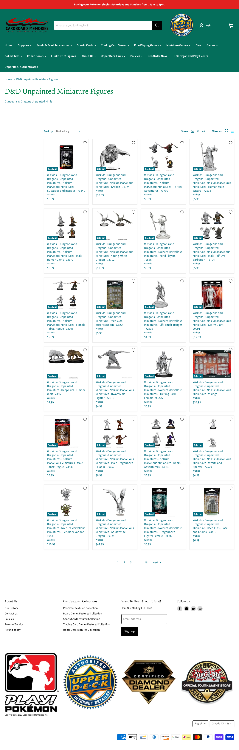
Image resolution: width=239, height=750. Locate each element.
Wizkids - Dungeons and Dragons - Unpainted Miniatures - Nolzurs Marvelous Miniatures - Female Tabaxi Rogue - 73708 (66, 321)
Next (156, 562)
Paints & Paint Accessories (53, 45)
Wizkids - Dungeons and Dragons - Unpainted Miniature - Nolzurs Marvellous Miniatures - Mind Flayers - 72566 (163, 252)
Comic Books (35, 56)
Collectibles (12, 56)
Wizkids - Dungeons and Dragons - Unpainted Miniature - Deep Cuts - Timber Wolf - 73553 (66, 388)
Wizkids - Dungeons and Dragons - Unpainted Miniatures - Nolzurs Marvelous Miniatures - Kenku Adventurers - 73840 (162, 459)
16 (146, 562)
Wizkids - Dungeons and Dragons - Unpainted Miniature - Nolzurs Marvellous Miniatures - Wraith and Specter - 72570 (212, 459)
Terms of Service (14, 624)
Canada (220, 724)
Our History (11, 608)
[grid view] (226, 131)
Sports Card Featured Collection (81, 619)
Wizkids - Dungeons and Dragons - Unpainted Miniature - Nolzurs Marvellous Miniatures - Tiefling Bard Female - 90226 (163, 390)
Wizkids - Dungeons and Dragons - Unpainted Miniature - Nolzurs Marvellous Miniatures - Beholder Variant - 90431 (66, 528)
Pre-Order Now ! (158, 56)
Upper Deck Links (112, 56)
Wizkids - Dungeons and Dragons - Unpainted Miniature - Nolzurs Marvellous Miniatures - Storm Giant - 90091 (212, 321)
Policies (135, 56)
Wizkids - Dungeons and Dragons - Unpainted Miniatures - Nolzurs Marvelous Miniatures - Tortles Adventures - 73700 (163, 183)
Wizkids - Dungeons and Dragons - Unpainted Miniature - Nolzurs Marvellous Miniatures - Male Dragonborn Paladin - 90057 (115, 459)
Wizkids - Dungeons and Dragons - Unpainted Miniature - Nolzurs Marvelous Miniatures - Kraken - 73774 (114, 181)
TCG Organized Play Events (191, 56)
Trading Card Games (114, 45)
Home (8, 45)
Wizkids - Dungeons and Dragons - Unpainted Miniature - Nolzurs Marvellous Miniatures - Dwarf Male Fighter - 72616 (115, 390)
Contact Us (11, 614)
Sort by (48, 131)
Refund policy (13, 630)
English (199, 724)
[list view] (231, 131)
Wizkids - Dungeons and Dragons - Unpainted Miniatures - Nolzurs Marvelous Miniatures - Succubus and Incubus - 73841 (66, 183)
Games (211, 45)
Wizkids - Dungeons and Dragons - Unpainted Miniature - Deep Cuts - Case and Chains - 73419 (210, 526)
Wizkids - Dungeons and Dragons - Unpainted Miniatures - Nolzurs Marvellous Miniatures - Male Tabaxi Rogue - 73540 (65, 459)
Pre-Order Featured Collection (80, 608)
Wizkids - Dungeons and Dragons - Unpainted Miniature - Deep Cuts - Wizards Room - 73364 (111, 319)
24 (192, 131)
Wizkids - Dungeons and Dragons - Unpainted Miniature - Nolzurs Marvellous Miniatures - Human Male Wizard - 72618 (212, 183)
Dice (198, 45)
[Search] (157, 25)
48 (203, 131)
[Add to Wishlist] (85, 142)
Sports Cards (85, 45)
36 (198, 131)
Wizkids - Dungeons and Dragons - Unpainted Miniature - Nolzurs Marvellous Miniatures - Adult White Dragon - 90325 (115, 528)
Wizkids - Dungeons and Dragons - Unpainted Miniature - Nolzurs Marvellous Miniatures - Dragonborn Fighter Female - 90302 (163, 528)
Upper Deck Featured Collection (81, 630)
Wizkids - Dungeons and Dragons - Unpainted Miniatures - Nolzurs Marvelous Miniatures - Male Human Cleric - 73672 (64, 252)
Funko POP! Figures (63, 56)
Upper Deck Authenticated (21, 67)
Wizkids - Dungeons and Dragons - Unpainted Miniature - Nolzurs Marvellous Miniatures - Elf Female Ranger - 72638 (163, 321)
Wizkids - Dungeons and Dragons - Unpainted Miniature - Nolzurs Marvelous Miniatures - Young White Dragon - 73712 (114, 252)
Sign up (129, 631)
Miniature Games (177, 45)
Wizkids (51, 194)
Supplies (24, 45)
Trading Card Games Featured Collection (86, 624)
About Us (88, 56)
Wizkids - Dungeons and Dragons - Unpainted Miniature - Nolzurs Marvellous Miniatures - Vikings (212, 388)
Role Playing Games (146, 45)
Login (208, 25)
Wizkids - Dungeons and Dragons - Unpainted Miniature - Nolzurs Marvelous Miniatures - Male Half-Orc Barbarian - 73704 (211, 252)
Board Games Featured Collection (82, 614)
